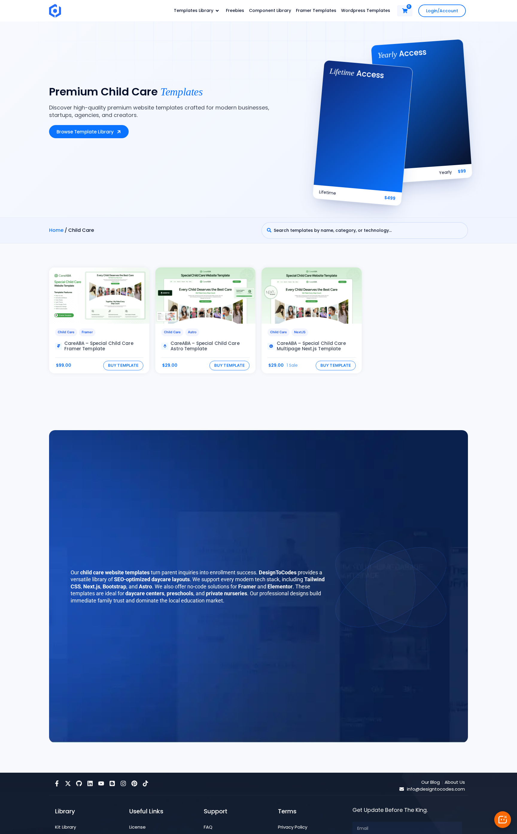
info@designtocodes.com (436, 789)
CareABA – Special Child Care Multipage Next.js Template (311, 346)
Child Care (66, 332)
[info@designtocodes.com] (401, 789)
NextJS (299, 332)
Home (56, 230)
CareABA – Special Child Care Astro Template (205, 346)
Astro (192, 332)
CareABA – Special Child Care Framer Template (98, 346)
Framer (87, 332)
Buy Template (123, 365)
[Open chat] (502, 819)
